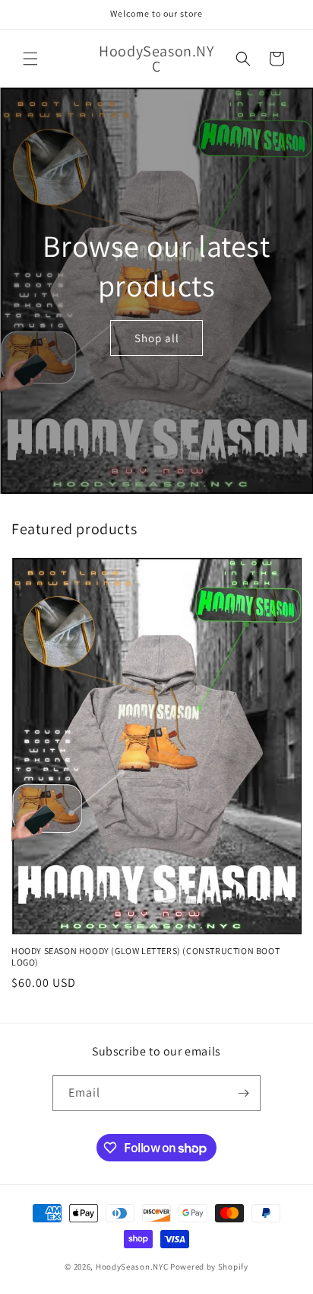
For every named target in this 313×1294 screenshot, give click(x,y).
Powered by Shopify (209, 1266)
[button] (30, 58)
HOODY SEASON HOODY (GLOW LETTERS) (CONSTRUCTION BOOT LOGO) (145, 957)
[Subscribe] (243, 1093)
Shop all (156, 338)
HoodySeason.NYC (132, 1266)
